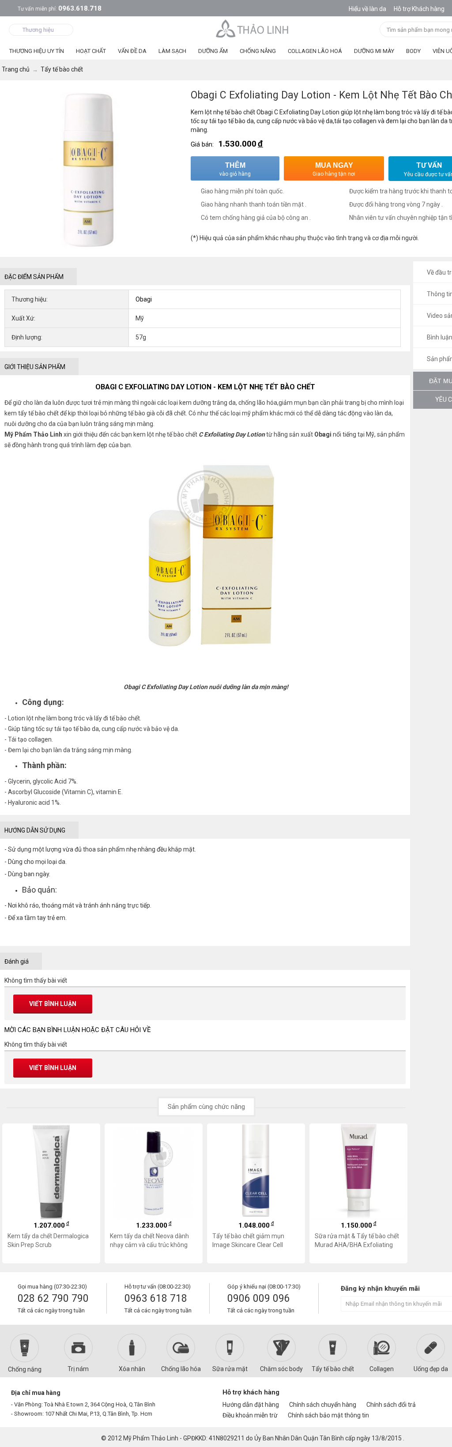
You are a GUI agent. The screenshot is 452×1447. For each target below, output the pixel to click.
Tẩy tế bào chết (333, 1368)
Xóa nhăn (132, 1368)
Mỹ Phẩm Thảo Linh (150, 1438)
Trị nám (78, 1368)
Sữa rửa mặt (230, 1368)
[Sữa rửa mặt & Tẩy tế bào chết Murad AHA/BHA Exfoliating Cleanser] (358, 1171)
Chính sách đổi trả (391, 1404)
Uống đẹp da (431, 1368)
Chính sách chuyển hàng (322, 1404)
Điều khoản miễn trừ (250, 1415)
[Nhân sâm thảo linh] (252, 28)
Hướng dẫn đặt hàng (250, 1404)
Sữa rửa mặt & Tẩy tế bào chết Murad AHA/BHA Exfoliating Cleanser (357, 1240)
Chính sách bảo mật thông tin (328, 1415)
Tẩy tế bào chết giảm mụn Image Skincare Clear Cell (248, 1240)
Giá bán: (202, 144)
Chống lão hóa (181, 1368)
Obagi (144, 299)
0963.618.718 (60, 8)
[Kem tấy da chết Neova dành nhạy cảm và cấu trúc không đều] (153, 1171)
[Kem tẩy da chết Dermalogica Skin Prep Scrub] (51, 1171)
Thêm (235, 169)
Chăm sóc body (281, 1368)
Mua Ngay (334, 169)
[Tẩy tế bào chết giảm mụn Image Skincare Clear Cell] (256, 1171)
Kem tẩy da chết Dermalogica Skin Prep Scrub (48, 1240)
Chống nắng (24, 1369)
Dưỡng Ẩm (213, 51)
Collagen (381, 1368)
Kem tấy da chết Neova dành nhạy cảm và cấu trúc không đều (149, 1240)
